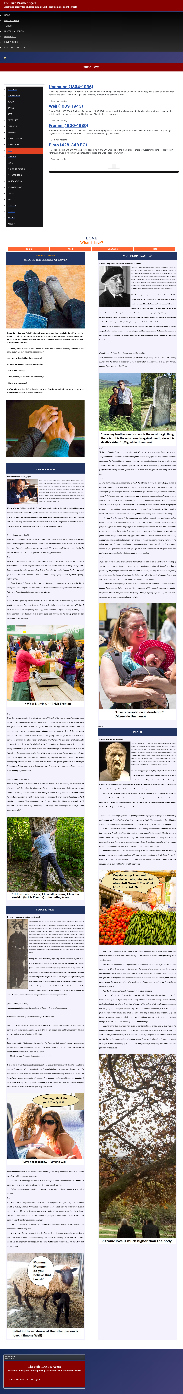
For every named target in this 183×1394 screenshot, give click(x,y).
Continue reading (59, 101)
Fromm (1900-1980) (68, 125)
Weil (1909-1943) (66, 106)
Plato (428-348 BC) (68, 144)
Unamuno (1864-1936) (71, 86)
